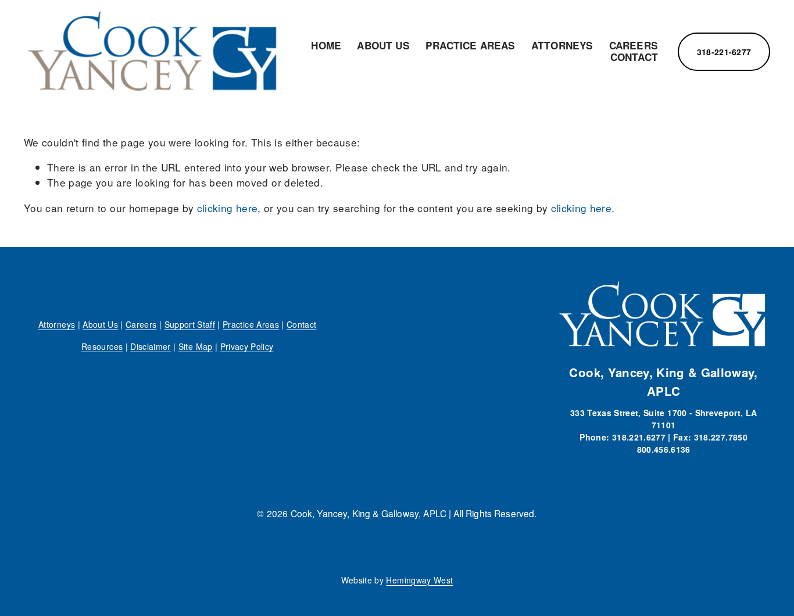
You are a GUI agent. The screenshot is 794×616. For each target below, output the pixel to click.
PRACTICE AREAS (470, 46)
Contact (301, 324)
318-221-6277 (724, 52)
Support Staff (190, 324)
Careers (141, 324)
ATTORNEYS (562, 46)
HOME (326, 46)
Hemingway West (419, 580)
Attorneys (56, 324)
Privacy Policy (247, 346)
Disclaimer (150, 346)
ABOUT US (383, 46)
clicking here (227, 207)
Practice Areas (251, 324)
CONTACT (634, 58)
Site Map (195, 346)
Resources (102, 346)
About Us (100, 324)
